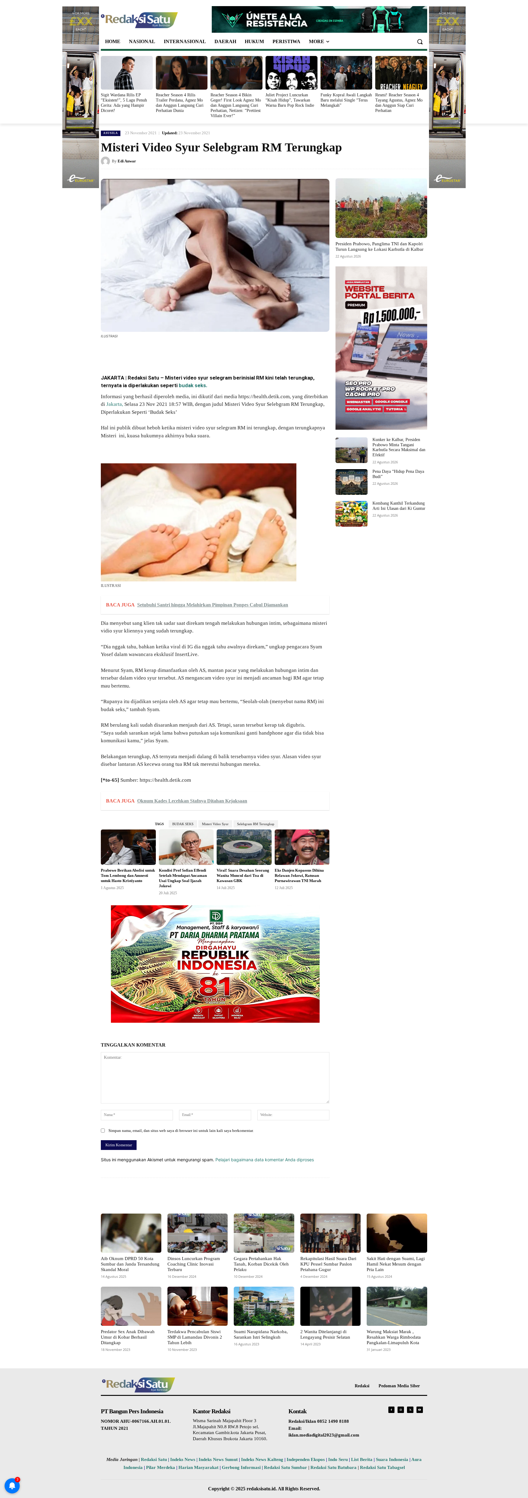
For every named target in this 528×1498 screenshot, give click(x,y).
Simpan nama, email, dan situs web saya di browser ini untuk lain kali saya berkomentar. (181, 1130)
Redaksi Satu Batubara (333, 1467)
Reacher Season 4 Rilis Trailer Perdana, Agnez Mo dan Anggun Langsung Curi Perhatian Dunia (180, 103)
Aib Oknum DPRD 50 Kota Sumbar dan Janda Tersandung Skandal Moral (130, 1264)
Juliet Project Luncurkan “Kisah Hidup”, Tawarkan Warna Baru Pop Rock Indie (290, 100)
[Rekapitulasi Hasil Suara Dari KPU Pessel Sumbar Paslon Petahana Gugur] (330, 1233)
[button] (420, 41)
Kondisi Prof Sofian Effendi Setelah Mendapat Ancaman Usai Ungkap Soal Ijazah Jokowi (183, 878)
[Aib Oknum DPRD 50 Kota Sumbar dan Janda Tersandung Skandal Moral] (131, 1233)
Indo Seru (338, 1459)
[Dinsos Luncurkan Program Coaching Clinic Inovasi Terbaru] (197, 1233)
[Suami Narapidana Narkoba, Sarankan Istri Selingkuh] (264, 1306)
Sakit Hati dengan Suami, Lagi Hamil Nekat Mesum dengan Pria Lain (396, 1264)
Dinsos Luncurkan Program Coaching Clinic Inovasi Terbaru (193, 1264)
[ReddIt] (202, 353)
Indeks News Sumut (218, 1459)
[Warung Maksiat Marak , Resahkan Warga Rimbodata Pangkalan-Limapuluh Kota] (397, 1306)
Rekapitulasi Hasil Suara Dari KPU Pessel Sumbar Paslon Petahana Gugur (328, 1264)
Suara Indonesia (392, 1459)
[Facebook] (145, 353)
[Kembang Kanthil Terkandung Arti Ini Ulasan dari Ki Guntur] (352, 514)
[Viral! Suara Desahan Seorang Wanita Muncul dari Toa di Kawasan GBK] (244, 847)
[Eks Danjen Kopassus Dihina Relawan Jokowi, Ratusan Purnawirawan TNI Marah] (302, 847)
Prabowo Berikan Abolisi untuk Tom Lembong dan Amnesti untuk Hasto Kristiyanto (128, 875)
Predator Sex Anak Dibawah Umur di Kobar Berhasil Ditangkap (128, 1337)
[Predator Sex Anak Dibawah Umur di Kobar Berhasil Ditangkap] (131, 1306)
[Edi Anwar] (106, 161)
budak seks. (193, 385)
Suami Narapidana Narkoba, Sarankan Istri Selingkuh (261, 1334)
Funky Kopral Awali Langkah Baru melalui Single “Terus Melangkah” (346, 100)
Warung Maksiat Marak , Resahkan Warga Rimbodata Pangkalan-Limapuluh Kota (394, 1337)
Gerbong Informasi (241, 1467)
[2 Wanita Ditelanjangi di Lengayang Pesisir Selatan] (330, 1306)
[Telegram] (216, 353)
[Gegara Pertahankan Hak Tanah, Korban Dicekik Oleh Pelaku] (264, 1233)
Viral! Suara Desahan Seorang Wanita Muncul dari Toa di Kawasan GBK (243, 875)
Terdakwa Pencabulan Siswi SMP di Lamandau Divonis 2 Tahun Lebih (194, 1337)
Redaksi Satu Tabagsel (382, 1467)
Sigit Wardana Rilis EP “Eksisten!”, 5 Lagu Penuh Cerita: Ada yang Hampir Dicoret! (124, 103)
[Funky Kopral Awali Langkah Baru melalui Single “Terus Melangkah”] (346, 73)
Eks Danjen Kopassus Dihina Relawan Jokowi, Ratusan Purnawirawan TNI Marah (299, 875)
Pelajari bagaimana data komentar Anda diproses (264, 1159)
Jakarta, (114, 404)
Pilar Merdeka (160, 1467)
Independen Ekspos (306, 1459)
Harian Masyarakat (198, 1467)
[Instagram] (401, 1410)
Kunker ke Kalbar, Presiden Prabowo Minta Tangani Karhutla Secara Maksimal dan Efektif (398, 447)
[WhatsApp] (173, 353)
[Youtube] (419, 1410)
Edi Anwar (127, 161)
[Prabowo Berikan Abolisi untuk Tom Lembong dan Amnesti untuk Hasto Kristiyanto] (128, 847)
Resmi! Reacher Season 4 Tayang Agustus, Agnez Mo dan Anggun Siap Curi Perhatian (399, 103)
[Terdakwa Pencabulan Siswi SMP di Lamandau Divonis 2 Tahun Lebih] (197, 1306)
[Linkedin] (188, 353)
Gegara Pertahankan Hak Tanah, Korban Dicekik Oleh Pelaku (261, 1264)
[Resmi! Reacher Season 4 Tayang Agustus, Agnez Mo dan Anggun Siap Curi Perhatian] (401, 73)
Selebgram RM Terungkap (255, 824)
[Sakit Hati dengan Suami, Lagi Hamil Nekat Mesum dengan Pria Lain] (397, 1233)
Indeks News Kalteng (262, 1459)
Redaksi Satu (154, 1459)
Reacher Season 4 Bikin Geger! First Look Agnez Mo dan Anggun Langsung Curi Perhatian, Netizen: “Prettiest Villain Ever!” (236, 105)
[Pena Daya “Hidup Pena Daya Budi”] (352, 482)
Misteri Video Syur (215, 824)
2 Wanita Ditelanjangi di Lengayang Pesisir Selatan (325, 1334)
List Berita (361, 1459)
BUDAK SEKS (182, 824)
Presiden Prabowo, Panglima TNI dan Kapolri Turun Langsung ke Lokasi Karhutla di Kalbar (380, 246)
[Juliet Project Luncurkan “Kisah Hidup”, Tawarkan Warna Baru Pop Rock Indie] (291, 73)
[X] (159, 353)
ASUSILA (110, 133)
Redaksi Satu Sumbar (286, 1467)
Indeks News (182, 1459)
